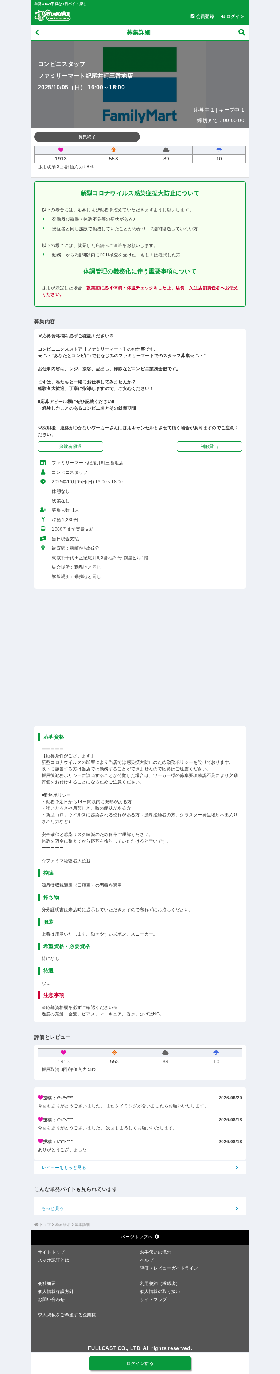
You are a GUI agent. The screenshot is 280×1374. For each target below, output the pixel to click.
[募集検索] (242, 32)
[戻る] (37, 32)
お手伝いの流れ (155, 1252)
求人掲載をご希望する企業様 (67, 1314)
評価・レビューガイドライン (169, 1268)
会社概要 (47, 1283)
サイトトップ (51, 1252)
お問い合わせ (51, 1299)
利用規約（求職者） (160, 1283)
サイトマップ (153, 1299)
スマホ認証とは (53, 1260)
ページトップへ (136, 1236)
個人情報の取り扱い (160, 1291)
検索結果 (62, 1225)
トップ (45, 1225)
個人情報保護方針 (56, 1291)
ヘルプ (146, 1260)
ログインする (140, 1363)
